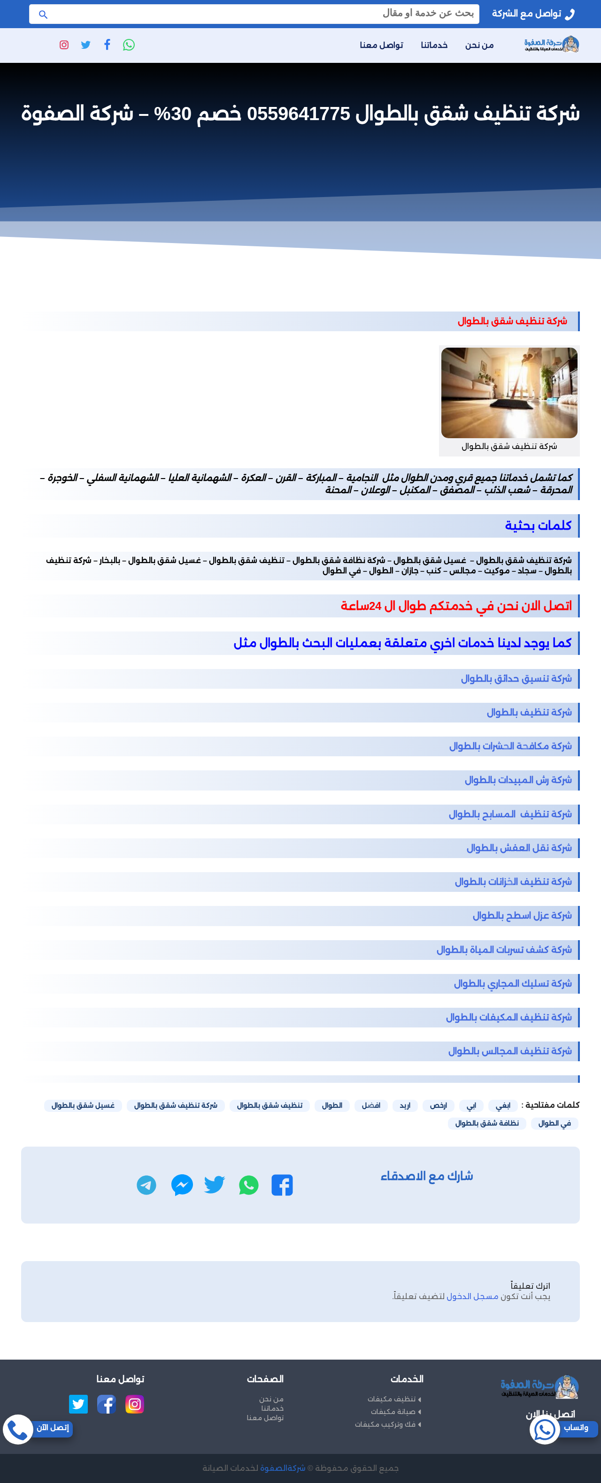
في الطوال (555, 1123)
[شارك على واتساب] (249, 1185)
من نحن (479, 45)
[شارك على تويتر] (214, 1185)
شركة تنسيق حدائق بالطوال (516, 679)
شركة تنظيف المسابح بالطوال (510, 814)
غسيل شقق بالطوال (83, 1105)
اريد (405, 1105)
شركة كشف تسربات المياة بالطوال (504, 950)
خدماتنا (434, 45)
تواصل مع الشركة (526, 13)
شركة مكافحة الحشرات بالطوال (510, 746)
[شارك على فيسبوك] (282, 1185)
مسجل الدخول (473, 1296)
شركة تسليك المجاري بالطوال (513, 984)
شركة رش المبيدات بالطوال (518, 780)
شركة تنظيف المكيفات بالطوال (509, 1017)
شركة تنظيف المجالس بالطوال (510, 1051)
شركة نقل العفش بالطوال (519, 848)
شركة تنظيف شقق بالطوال (175, 1105)
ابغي (503, 1105)
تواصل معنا (381, 45)
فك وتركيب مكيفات (385, 1424)
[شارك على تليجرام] (146, 1185)
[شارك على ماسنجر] (182, 1185)
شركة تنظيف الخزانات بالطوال (513, 882)
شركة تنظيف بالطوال (529, 712)
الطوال (332, 1105)
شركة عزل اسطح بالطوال (522, 915)
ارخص (438, 1105)
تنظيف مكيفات (392, 1399)
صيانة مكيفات (393, 1411)
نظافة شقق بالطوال (487, 1123)
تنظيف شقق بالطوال (269, 1105)
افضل (371, 1105)
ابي (471, 1105)
